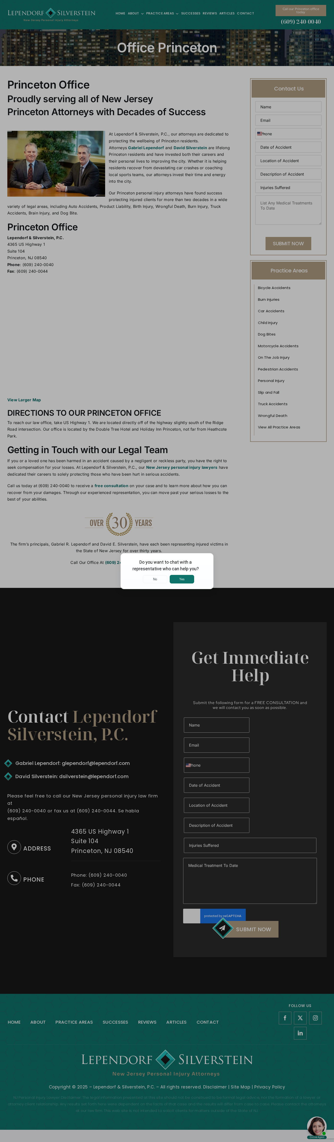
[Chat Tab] (167, 571)
